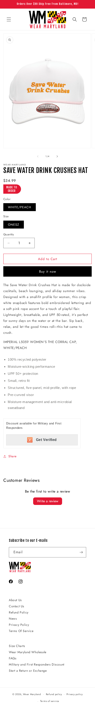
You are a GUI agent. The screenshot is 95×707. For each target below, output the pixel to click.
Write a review (47, 501)
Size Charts (17, 646)
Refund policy (54, 694)
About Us (15, 600)
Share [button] (12, 456)
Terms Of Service (21, 631)
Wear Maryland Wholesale (27, 652)
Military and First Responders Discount (36, 664)
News (13, 618)
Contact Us (16, 606)
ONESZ (13, 224)
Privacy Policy (19, 625)
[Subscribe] (81, 552)
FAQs (12, 658)
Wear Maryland (32, 694)
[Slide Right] (57, 156)
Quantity (8, 234)
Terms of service (49, 701)
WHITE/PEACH (19, 207)
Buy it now (47, 271)
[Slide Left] (38, 156)
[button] (9, 19)
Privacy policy (74, 694)
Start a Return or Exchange (28, 670)
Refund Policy (18, 612)
